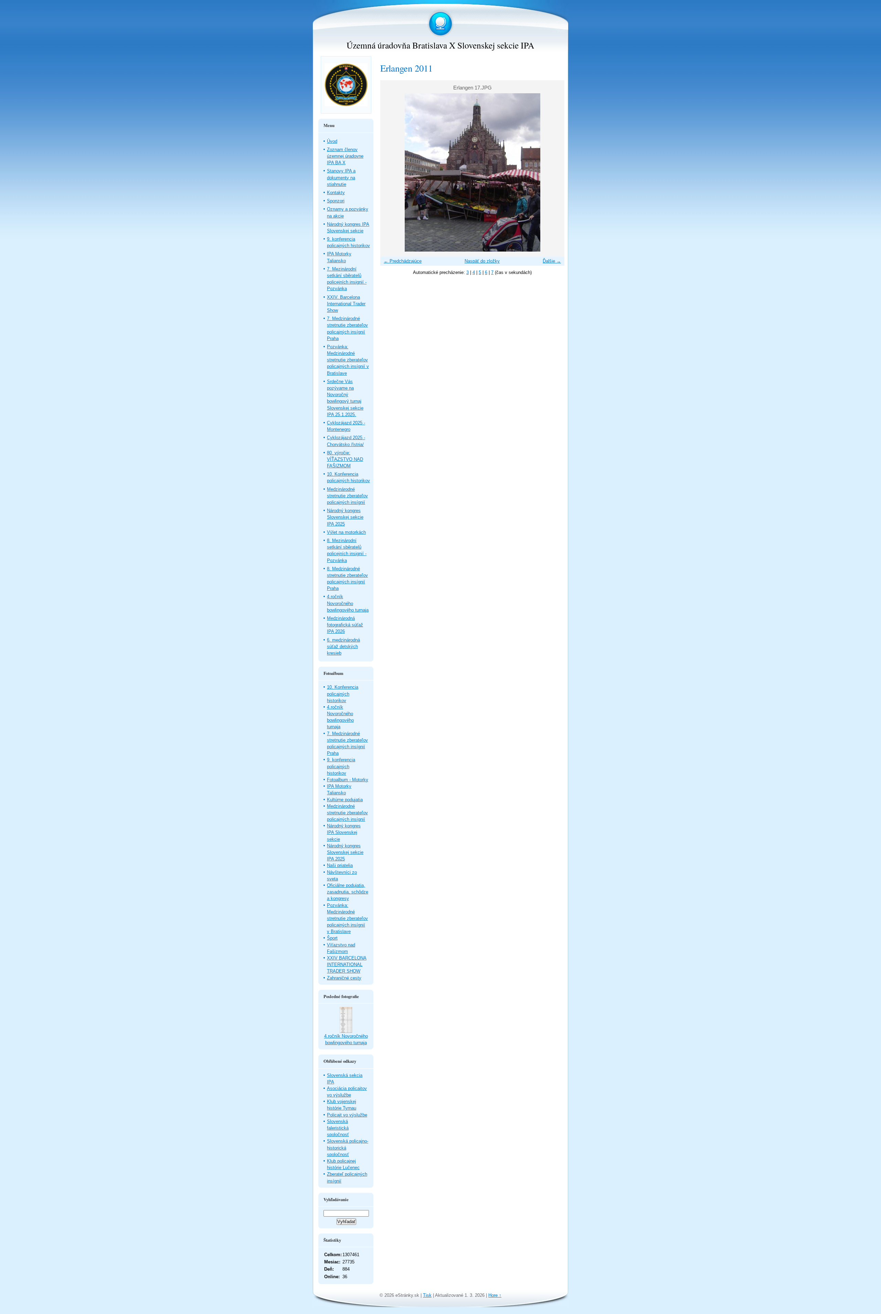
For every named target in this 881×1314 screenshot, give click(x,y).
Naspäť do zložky (482, 261)
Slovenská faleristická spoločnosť (338, 1128)
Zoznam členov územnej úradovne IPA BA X (345, 156)
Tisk (427, 1295)
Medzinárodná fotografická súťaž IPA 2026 (345, 625)
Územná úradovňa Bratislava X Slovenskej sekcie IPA (440, 45)
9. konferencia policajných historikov (341, 766)
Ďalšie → (552, 261)
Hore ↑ (494, 1295)
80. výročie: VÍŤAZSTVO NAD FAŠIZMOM (345, 459)
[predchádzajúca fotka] (391, 172)
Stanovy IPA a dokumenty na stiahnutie (341, 177)
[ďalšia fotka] (553, 172)
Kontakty (336, 192)
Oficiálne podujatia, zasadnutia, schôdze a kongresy (347, 892)
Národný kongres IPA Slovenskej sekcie (344, 832)
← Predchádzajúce (403, 261)
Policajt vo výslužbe (347, 1114)
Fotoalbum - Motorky (347, 779)
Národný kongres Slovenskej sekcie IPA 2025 (345, 517)
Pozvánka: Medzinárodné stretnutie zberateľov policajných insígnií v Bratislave (348, 360)
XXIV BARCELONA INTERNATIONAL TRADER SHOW (347, 964)
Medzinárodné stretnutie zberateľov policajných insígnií (347, 496)
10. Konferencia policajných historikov (342, 694)
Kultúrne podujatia (345, 799)
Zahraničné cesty (344, 978)
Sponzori (335, 200)
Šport (332, 938)
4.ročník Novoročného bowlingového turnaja (348, 603)
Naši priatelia (340, 865)
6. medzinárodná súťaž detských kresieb (343, 646)
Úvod (332, 141)
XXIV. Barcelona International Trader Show (346, 304)
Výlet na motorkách (346, 532)
